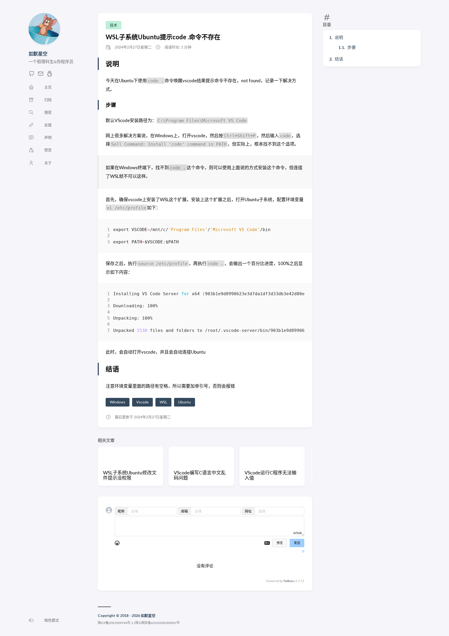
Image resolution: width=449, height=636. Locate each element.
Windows (117, 402)
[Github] (32, 75)
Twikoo (288, 581)
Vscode (142, 402)
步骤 (351, 47)
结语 (339, 58)
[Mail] (40, 75)
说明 (339, 37)
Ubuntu (184, 402)
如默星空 (38, 54)
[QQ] (49, 75)
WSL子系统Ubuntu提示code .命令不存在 (163, 37)
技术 (113, 25)
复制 (296, 230)
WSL (163, 402)
